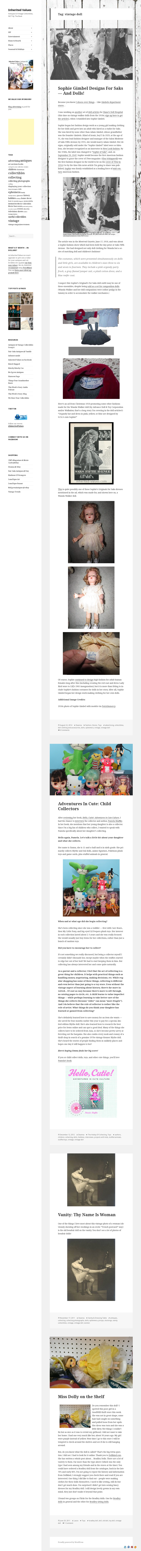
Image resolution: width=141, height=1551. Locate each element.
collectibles (16, 173)
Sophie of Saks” (100, 152)
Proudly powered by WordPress (70, 1542)
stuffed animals (115, 1137)
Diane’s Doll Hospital (113, 112)
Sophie (68, 168)
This (60, 489)
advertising (14, 160)
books (20, 164)
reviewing (68, 817)
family (23, 192)
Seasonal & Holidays (16, 49)
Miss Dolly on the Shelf (81, 1396)
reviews (20, 209)
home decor (26, 198)
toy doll (112, 1520)
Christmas (20, 169)
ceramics (26, 167)
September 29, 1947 (67, 155)
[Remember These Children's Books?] (14, 324)
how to (11, 201)
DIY (9, 32)
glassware (20, 195)
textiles (25, 211)
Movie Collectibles (24, 204)
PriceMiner (27, 268)
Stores (94, 725)
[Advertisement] (21, 132)
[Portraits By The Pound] (27, 324)
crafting (10, 184)
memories (12, 203)
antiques (26, 160)
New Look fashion (111, 148)
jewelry (16, 201)
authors (118, 1135)
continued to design (84, 679)
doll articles (93, 112)
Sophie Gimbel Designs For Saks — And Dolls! (90, 90)
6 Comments (64, 730)
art (9, 164)
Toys (100, 725)
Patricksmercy (108, 706)
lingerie (21, 201)
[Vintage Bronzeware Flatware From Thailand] (14, 311)
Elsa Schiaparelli (110, 158)
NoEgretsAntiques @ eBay (18, 487)
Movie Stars (12, 206)
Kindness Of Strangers (17, 475)
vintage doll (105, 727)
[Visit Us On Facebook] (128, 1547)
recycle (15, 209)
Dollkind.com (115, 1455)
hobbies (12, 198)
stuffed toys (62, 1139)
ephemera (14, 192)
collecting (14, 177)
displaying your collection (19, 186)
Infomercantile (14, 356)
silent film (26, 209)
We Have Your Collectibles (18, 398)
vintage (13, 221)
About (10, 28)
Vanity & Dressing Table (97, 1318)
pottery (30, 206)
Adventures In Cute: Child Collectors (84, 806)
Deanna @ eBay (14, 467)
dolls (19, 189)
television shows (15, 211)
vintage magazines (15, 224)
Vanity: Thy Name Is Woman (87, 1214)
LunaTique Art (14, 479)
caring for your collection (15, 167)
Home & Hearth (14, 41)
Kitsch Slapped (14, 364)
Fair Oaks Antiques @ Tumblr (19, 351)
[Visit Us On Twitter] (125, 1547)
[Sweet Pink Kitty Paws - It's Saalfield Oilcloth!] (27, 298)
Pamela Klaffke (115, 821)
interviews (89, 1137)
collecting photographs (19, 181)
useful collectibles (17, 216)
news (20, 206)
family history (12, 195)
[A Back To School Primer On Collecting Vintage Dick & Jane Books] (14, 298)
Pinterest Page (14, 376)
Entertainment (14, 36)
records (10, 209)
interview (79, 821)
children (12, 169)
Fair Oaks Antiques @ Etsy (18, 471)
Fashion (88, 725)
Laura (76, 1520)
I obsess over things (85, 102)
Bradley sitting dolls (99, 1501)
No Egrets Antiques (16, 372)
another (78, 112)
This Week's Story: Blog (17, 394)
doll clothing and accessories (69, 727)
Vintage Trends (14, 492)
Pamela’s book (65, 1060)
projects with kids (101, 1137)
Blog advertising (14, 107)
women (26, 224)
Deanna (79, 725)
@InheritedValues (16, 426)
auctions (14, 164)
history (27, 195)
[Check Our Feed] (135, 1547)
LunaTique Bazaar (15, 483)
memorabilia (28, 201)
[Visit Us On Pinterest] (132, 1547)
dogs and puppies (13, 189)
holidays (18, 198)
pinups (101, 1320)
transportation (12, 214)
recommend (13, 268)
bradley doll (93, 1520)
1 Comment (68, 1523)
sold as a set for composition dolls (103, 286)
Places (10, 45)
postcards (25, 206)
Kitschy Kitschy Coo (16, 368)
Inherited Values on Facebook (20, 360)
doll (100, 1520)
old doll (105, 1520)
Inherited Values (19, 10)
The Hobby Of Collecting (97, 1135)
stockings (108, 1320)
